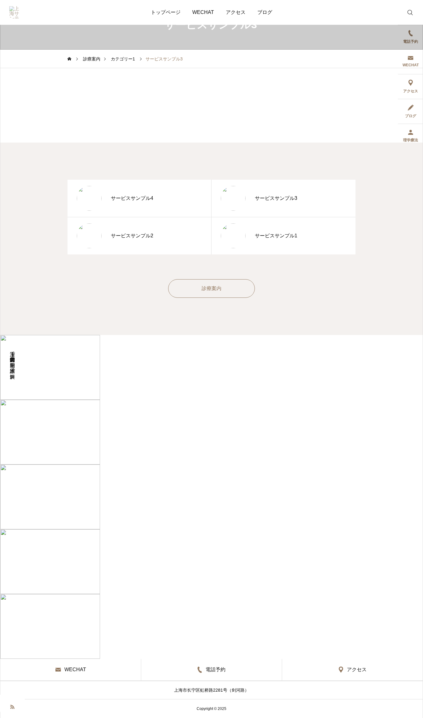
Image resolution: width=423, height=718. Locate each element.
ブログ (264, 12)
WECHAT (203, 12)
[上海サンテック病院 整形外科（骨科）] (15, 12)
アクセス (236, 12)
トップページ (166, 12)
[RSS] (12, 706)
